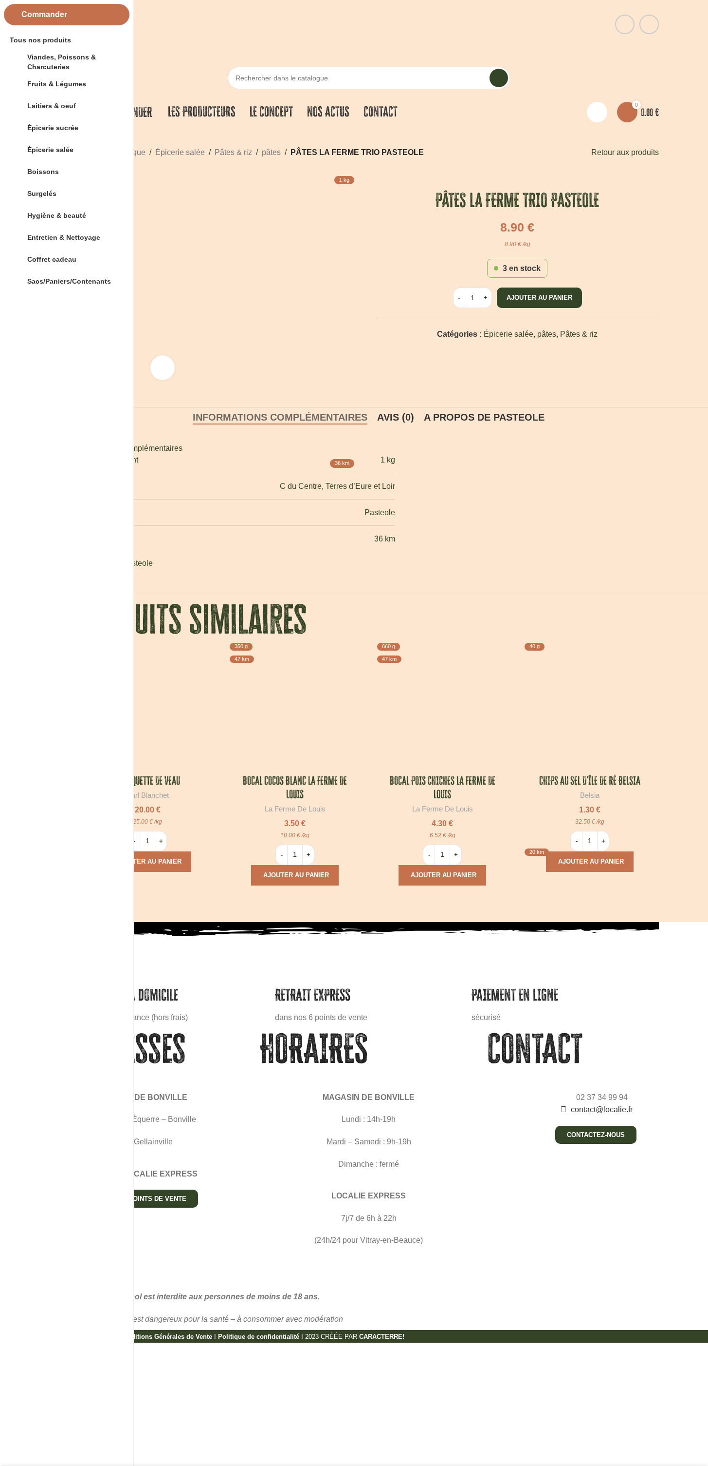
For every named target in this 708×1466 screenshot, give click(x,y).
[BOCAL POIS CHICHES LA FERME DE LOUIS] (442, 708)
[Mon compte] (597, 112)
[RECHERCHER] (499, 78)
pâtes (271, 152)
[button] (147, 861)
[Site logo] (368, 23)
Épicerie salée (180, 152)
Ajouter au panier (539, 297)
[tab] (395, 417)
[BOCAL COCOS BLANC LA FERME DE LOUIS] (295, 708)
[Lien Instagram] (649, 24)
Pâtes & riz (233, 152)
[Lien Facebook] (625, 24)
